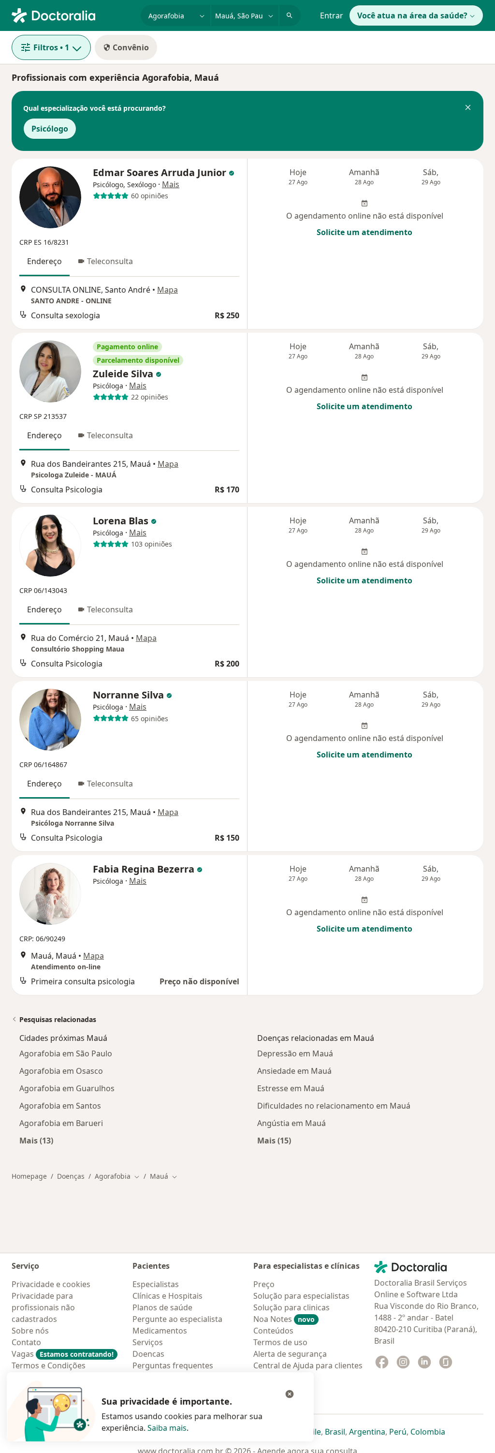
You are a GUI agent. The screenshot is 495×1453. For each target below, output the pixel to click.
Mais (170, 184)
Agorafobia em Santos (60, 1105)
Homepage (29, 1176)
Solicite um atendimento (364, 232)
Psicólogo (49, 128)
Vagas (63, 1354)
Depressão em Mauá (295, 1053)
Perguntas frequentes (172, 1365)
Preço (264, 1284)
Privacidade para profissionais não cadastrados (43, 1307)
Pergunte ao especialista (177, 1319)
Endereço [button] (44, 261)
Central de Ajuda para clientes (308, 1365)
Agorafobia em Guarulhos (67, 1088)
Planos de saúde (162, 1307)
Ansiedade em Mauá (294, 1071)
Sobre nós (30, 1330)
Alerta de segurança (290, 1354)
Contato (26, 1342)
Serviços (147, 1342)
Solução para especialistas (301, 1295)
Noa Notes (284, 1319)
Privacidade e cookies (51, 1284)
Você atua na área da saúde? (412, 15)
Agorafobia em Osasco (61, 1071)
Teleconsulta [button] (110, 261)
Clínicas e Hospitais (167, 1295)
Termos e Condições (49, 1365)
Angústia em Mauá (291, 1123)
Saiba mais (167, 1428)
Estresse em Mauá (290, 1088)
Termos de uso (280, 1342)
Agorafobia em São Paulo (65, 1053)
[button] (468, 108)
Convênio (131, 47)
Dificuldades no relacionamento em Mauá (333, 1105)
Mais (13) (36, 1140)
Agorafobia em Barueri (61, 1123)
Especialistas (155, 1284)
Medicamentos (159, 1330)
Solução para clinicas (291, 1307)
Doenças (71, 1176)
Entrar (331, 15)
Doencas (148, 1354)
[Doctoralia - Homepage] (72, 14)
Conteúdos (273, 1330)
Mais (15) (274, 1140)
